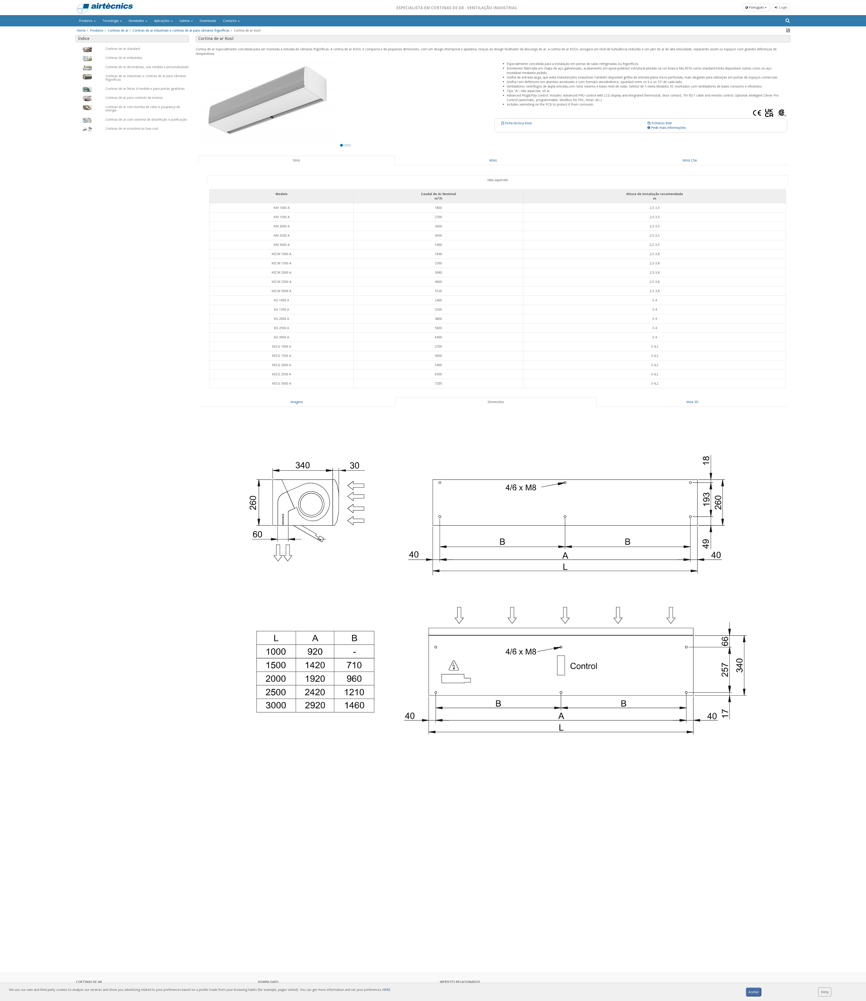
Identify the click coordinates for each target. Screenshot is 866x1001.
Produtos (86, 20)
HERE (386, 989)
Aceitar (754, 992)
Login (782, 7)
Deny (825, 992)
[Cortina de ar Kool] (345, 100)
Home (81, 30)
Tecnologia (111, 20)
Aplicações (162, 20)
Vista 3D (692, 402)
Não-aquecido (497, 180)
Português (756, 7)
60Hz (493, 160)
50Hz (296, 160)
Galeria (185, 20)
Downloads (208, 20)
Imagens (296, 402)
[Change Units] (788, 30)
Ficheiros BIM (661, 123)
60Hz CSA (690, 160)
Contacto (230, 20)
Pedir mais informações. (668, 127)
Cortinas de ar (118, 30)
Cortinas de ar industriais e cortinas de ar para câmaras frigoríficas (181, 30)
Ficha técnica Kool (518, 123)
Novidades (137, 20)
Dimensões (496, 402)
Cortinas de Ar (89, 982)
